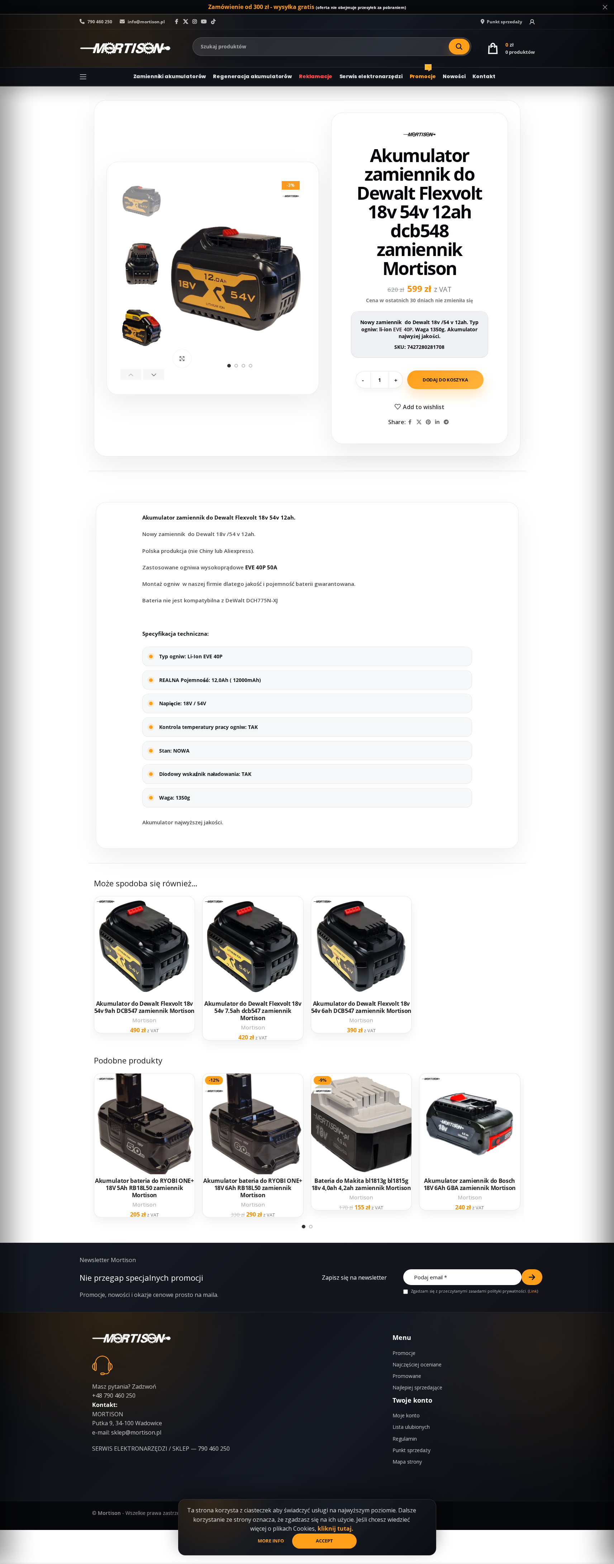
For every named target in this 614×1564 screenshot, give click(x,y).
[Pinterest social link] (428, 422)
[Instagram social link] (194, 22)
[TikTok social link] (213, 22)
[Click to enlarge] (182, 359)
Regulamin (404, 1438)
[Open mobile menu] (83, 77)
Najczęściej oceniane (417, 1364)
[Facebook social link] (176, 22)
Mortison (144, 1020)
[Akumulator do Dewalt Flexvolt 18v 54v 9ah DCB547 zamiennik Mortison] (144, 946)
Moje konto (406, 1415)
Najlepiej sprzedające (417, 1387)
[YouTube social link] (204, 22)
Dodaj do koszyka (445, 379)
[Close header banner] (605, 7)
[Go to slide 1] (229, 366)
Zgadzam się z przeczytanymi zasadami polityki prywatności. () (474, 1291)
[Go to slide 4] (250, 366)
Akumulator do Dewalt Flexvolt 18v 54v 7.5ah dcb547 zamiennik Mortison (252, 1011)
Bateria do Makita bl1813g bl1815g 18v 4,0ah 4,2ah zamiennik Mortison (361, 1184)
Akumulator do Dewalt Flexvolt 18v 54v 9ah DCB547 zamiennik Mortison (144, 1007)
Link (533, 1291)
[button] (131, 374)
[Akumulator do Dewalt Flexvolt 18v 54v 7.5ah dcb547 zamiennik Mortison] (253, 946)
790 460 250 (99, 22)
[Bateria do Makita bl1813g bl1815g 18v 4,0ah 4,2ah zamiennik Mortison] (361, 1124)
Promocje (403, 1353)
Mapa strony (407, 1461)
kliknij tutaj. (335, 1528)
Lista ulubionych (411, 1426)
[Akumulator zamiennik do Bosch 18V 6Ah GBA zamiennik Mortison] (469, 1124)
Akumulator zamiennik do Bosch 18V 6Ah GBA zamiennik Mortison (470, 1184)
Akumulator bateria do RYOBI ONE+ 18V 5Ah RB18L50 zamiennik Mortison (144, 1188)
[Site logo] (125, 48)
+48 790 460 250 (113, 1395)
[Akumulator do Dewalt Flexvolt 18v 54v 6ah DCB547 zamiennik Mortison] (361, 946)
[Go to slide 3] (243, 366)
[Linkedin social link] (437, 422)
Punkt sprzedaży (411, 1450)
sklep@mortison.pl (136, 1432)
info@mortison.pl (146, 22)
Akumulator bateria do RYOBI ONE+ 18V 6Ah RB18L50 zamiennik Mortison (252, 1188)
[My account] (532, 22)
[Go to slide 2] (236, 366)
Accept (324, 1540)
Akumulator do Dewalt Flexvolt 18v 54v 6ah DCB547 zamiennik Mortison (361, 1007)
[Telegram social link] (446, 422)
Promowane (406, 1376)
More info (271, 1540)
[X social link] (185, 22)
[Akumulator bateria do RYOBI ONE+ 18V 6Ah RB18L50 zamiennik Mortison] (253, 1124)
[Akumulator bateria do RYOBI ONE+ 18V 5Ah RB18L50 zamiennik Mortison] (144, 1124)
